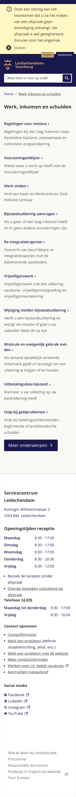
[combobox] (38, 78)
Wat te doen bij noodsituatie (32, 752)
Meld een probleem (24, 640)
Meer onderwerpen (27, 445)
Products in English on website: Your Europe (35, 774)
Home (8, 94)
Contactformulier (22, 634)
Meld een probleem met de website (38, 653)
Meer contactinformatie (28, 659)
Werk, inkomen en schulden (39, 94)
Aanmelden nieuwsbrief (28, 672)
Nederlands (65, 55)
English (47, 55)
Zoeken (67, 78)
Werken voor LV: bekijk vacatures (38, 665)
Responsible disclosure (28, 765)
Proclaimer (17, 759)
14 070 (26, 600)
